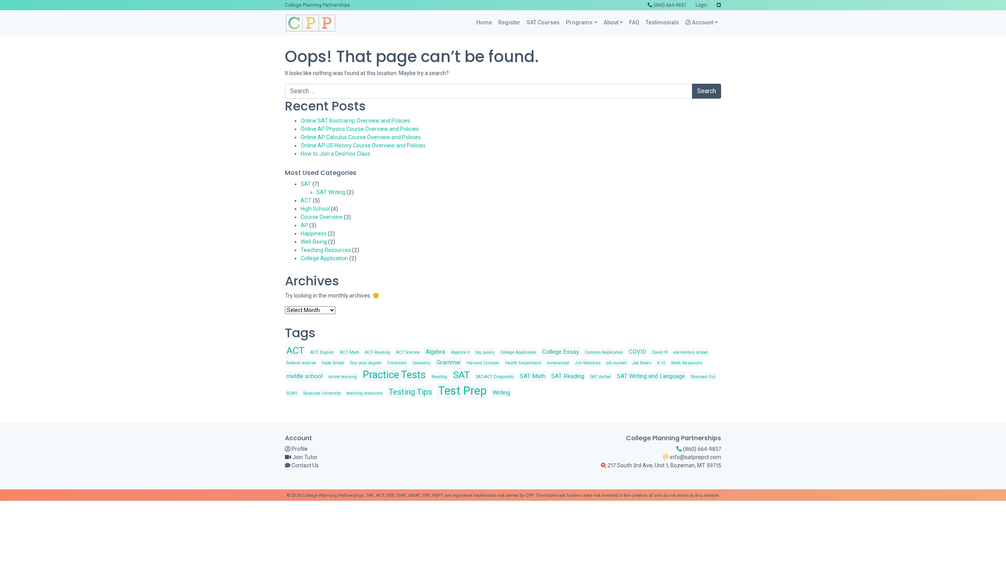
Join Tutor (304, 457)
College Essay (560, 351)
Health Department (523, 363)
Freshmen (397, 363)
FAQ (634, 22)
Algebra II (460, 352)
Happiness (314, 233)
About (611, 22)
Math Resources (686, 363)
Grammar (449, 362)
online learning (343, 376)
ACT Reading (377, 352)
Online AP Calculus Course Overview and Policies (361, 137)
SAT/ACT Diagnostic (495, 376)
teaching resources (365, 393)
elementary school (691, 352)
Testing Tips (410, 392)
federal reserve (301, 363)
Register (509, 22)
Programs (579, 22)
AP (304, 225)
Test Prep (462, 390)
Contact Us (304, 465)
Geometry (422, 363)
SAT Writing (330, 192)
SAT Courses (543, 22)
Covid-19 (660, 352)
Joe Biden (641, 363)
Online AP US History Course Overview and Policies (363, 145)
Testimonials (662, 22)
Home (484, 22)
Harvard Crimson (483, 363)
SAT (306, 184)
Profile (299, 449)
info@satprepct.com (695, 457)
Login (701, 5)
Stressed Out (703, 376)
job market (616, 363)
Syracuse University (322, 393)
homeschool (558, 363)
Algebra (435, 351)
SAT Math (532, 376)
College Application (324, 258)
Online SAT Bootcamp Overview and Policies (355, 121)
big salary (484, 352)
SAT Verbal (600, 376)
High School (315, 209)
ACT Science (408, 352)
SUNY (291, 393)
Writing (501, 392)
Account (702, 22)
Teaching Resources (326, 250)
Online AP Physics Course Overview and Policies (360, 129)
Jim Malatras (587, 363)
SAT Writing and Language (651, 376)
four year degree (366, 363)
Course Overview (322, 217)
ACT (306, 200)
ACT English (322, 352)
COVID (637, 351)
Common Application (604, 352)
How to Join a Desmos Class (335, 154)
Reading (439, 376)
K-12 (661, 363)
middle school (304, 376)
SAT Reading (567, 376)
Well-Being (314, 242)
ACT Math (349, 352)
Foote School (333, 363)
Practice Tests (394, 374)
